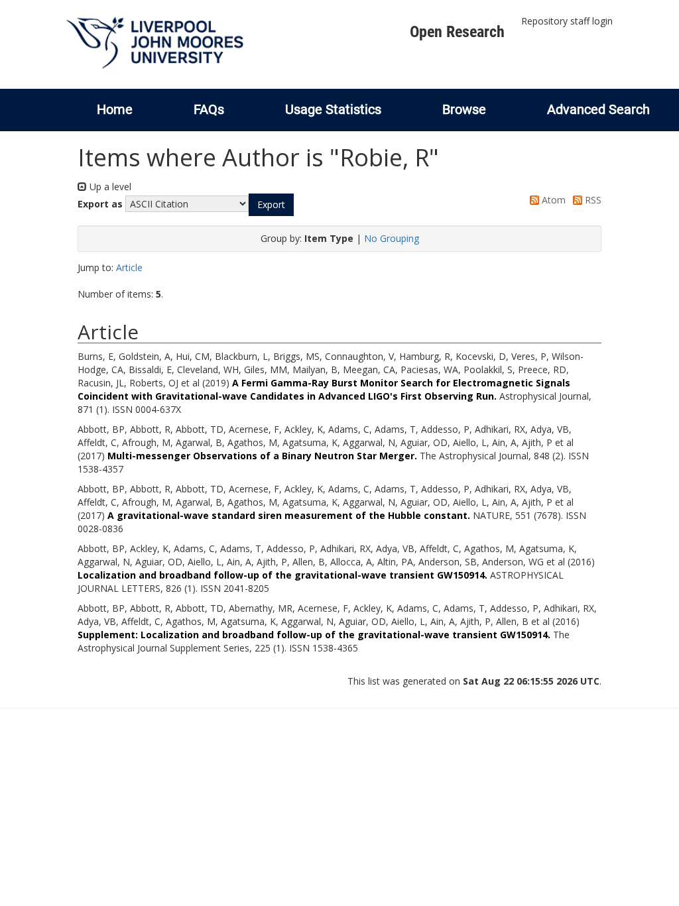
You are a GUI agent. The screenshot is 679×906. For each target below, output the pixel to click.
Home (115, 109)
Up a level (109, 186)
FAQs (209, 109)
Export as (100, 204)
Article (129, 267)
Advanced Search (598, 109)
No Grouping (391, 238)
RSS (591, 200)
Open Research (457, 32)
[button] (271, 205)
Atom (552, 200)
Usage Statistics (333, 109)
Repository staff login (567, 21)
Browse (464, 109)
